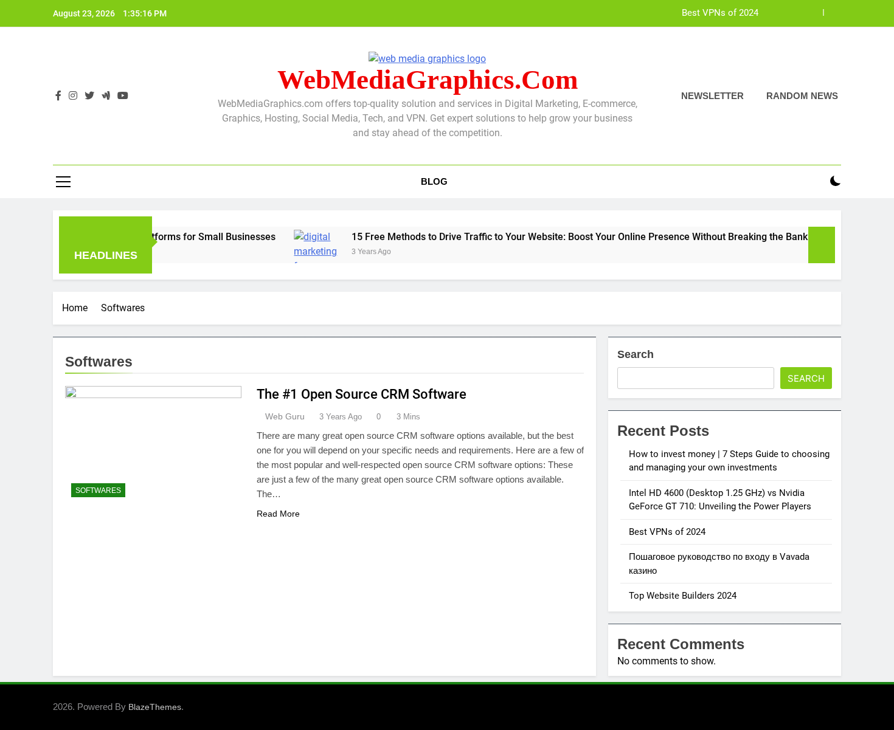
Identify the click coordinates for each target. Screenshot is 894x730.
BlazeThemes (154, 707)
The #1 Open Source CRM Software (361, 394)
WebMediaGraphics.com (427, 79)
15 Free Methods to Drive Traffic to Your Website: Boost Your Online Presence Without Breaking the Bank (558, 237)
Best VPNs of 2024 (720, 13)
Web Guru (285, 416)
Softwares (98, 490)
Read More (278, 513)
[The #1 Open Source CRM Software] (153, 444)
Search (635, 354)
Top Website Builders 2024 (682, 595)
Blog (434, 181)
